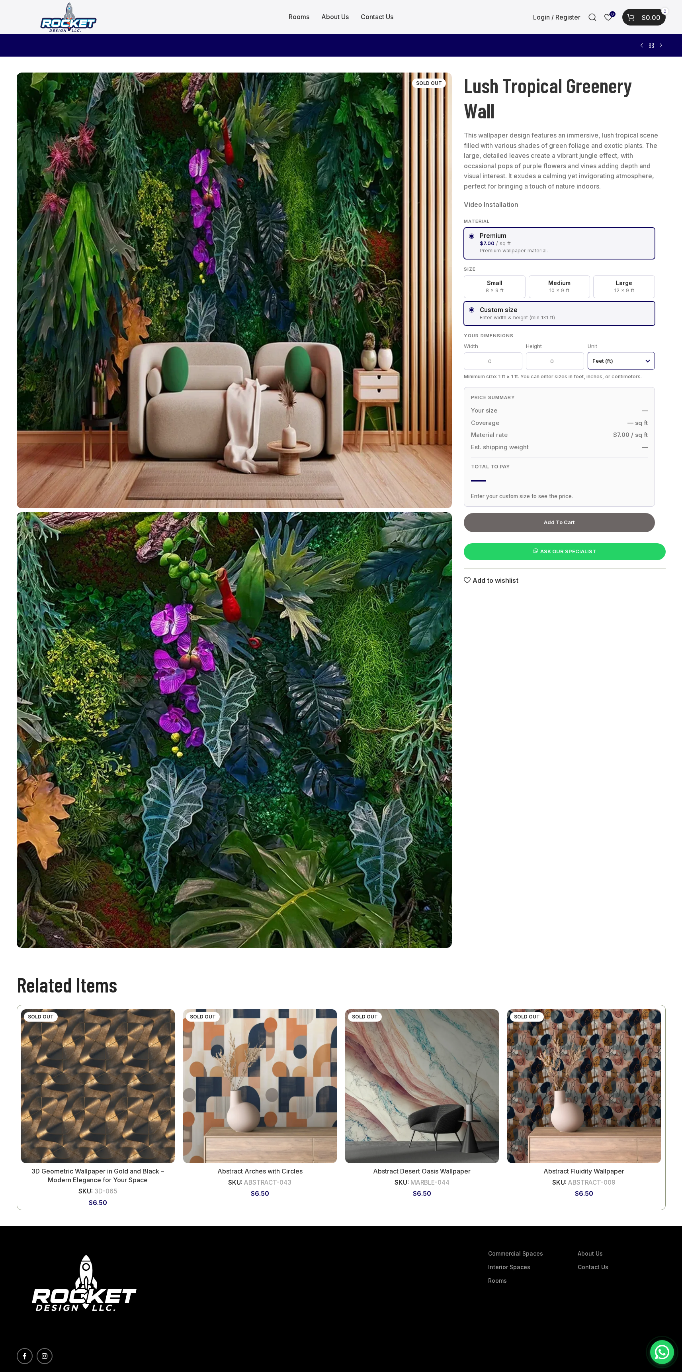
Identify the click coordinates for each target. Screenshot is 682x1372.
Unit (592, 345)
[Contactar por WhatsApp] (662, 1352)
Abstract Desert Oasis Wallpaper (422, 1171)
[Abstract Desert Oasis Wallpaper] (422, 1086)
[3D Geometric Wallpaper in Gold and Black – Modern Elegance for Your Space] (98, 1086)
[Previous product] (642, 46)
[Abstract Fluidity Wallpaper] (584, 1086)
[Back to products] (651, 46)
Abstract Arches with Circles (260, 1171)
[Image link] (84, 1282)
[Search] (592, 17)
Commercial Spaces (515, 1253)
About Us (590, 1253)
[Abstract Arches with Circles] (260, 1086)
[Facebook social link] (25, 1356)
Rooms (497, 1280)
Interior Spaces (509, 1267)
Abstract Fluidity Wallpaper (583, 1171)
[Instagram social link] (45, 1356)
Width (471, 345)
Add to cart (559, 522)
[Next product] (661, 46)
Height (534, 345)
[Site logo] (68, 16)
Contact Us (593, 1267)
